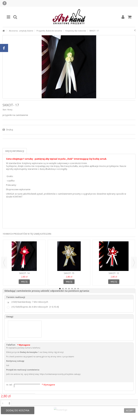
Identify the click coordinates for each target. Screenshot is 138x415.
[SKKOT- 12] (113, 256)
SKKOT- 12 (114, 273)
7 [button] (78, 288)
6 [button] (75, 288)
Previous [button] (4, 263)
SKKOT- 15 (69, 273)
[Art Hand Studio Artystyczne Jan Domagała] (69, 16)
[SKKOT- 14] (24, 256)
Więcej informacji (14, 151)
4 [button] (69, 288)
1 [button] (60, 288)
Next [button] (134, 263)
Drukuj (9, 129)
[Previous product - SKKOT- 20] (134, 30)
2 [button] (63, 288)
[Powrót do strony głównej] (4, 31)
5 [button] (72, 288)
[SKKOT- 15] (69, 256)
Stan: (5, 109)
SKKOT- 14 (24, 273)
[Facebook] (5, 3)
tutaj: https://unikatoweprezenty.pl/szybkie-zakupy (57, 374)
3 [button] (66, 288)
